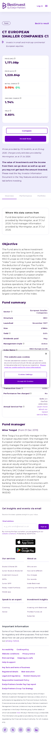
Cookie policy (23, 650)
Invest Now (25, 138)
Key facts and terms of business (16, 667)
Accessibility (7, 650)
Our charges (32, 575)
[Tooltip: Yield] (10, 110)
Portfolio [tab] (42, 196)
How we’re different (34, 571)
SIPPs (4, 579)
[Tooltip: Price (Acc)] (15, 71)
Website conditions (10, 654)
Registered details (10, 672)
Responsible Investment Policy (15, 680)
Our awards (31, 579)
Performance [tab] (25, 196)
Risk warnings (8, 658)
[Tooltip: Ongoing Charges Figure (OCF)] (20, 98)
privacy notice (12, 641)
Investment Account (10, 575)
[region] (25, 369)
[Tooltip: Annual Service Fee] (23, 406)
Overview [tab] (9, 196)
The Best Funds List (34, 612)
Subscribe (31, 616)
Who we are (31, 566)
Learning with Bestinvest (37, 588)
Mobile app (6, 592)
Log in (40, 6)
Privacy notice (28, 654)
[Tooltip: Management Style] (23, 343)
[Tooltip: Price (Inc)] (14, 58)
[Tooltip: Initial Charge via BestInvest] (18, 83)
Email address (8, 521)
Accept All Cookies (25, 381)
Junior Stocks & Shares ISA (12, 571)
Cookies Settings (25, 375)
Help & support (8, 662)
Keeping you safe (25, 658)
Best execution (28, 672)
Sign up (44, 527)
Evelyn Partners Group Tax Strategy (17, 689)
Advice (4, 612)
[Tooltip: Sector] (11, 311)
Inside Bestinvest (33, 583)
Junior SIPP (6, 583)
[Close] (46, 354)
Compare (27, 131)
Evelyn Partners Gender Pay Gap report (19, 684)
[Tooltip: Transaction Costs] (22, 388)
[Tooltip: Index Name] (16, 350)
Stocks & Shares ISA (9, 566)
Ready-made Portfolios (11, 588)
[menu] (46, 6)
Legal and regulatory (11, 676)
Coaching (6, 607)
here (18, 713)
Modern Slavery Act (32, 676)
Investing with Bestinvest (37, 607)
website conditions (9, 534)
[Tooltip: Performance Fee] (31, 393)
